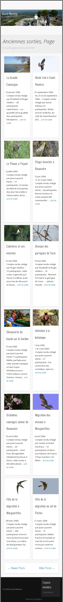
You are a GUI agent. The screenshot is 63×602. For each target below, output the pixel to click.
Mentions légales (34, 599)
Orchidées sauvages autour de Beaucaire (17, 422)
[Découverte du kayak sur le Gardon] (17, 318)
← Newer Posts (16, 568)
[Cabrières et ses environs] (17, 233)
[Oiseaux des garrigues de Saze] (46, 233)
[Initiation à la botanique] (46, 317)
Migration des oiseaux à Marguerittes (43, 422)
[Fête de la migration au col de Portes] (46, 486)
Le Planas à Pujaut (17, 163)
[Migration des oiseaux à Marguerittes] (46, 402)
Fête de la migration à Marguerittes (13, 506)
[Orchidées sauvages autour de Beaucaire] (17, 402)
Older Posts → (47, 568)
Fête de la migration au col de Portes (46, 506)
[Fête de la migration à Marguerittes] (17, 486)
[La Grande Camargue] (17, 64)
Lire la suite (46, 119)
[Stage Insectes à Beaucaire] (46, 149)
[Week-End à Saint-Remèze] (46, 64)
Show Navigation (50, 29)
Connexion (48, 592)
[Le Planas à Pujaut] (17, 150)
